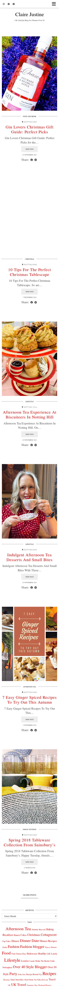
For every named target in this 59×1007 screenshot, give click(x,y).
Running (6, 979)
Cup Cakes (6, 941)
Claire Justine (29, 14)
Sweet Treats (28, 979)
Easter (5, 947)
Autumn (35, 929)
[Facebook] (14, 4)
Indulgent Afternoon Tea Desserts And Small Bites (29, 557)
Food (6, 953)
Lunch (32, 961)
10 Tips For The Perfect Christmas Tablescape (29, 272)
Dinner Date (29, 940)
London (25, 960)
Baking (50, 929)
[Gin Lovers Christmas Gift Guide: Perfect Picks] (29, 73)
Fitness (47, 947)
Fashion (13, 946)
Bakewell (42, 929)
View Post (29, 149)
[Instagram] (4, 4)
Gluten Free (21, 953)
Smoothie (19, 979)
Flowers (53, 947)
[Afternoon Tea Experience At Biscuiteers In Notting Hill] (29, 359)
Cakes (23, 934)
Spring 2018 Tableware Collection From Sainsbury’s (29, 842)
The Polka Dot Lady (41, 979)
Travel (52, 979)
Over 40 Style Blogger (30, 966)
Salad (13, 979)
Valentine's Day (32, 985)
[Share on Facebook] (32, 159)
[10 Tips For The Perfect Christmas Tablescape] (29, 216)
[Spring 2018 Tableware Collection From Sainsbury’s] (29, 786)
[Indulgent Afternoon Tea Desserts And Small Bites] (29, 501)
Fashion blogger (32, 946)
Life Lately (52, 953)
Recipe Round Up (34, 974)
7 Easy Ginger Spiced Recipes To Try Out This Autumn (29, 700)
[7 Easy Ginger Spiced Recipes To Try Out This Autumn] (29, 644)
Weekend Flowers (44, 985)
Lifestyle (29, 401)
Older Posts (29, 894)
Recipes (49, 973)
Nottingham (7, 967)
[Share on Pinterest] (36, 159)
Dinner (15, 941)
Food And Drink (29, 116)
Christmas (29, 259)
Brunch (17, 935)
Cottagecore (49, 934)
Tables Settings (29, 829)
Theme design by (29, 1003)
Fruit (13, 953)
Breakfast (8, 935)
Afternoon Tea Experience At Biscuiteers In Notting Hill (29, 414)
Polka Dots (21, 974)
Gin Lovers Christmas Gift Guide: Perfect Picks (29, 129)
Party (13, 973)
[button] (55, 4)
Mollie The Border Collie (45, 961)
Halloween (32, 953)
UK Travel (18, 984)
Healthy (42, 953)
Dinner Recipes (48, 941)
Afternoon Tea (29, 687)
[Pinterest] (9, 4)
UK (9, 985)
